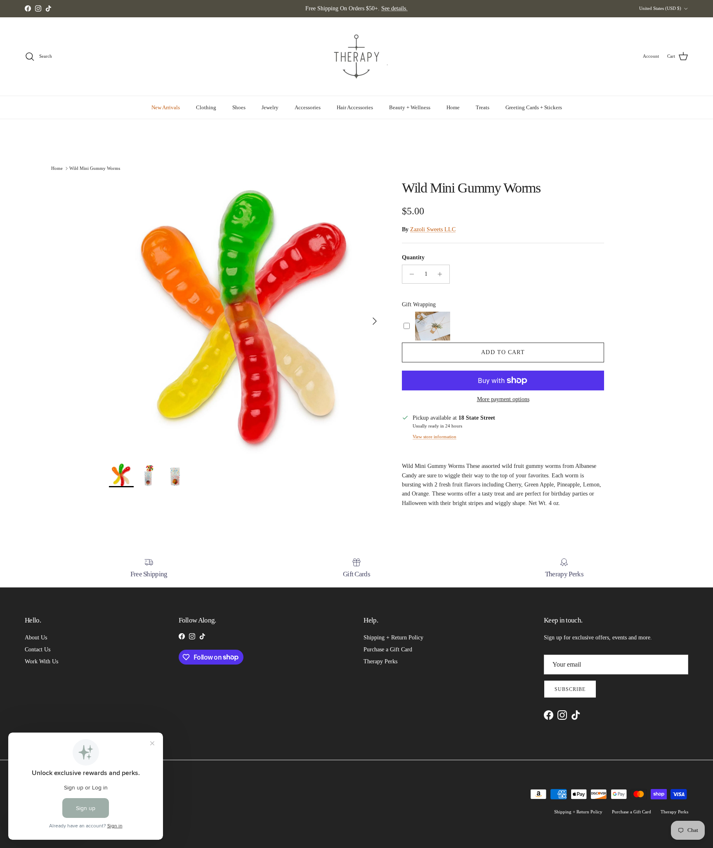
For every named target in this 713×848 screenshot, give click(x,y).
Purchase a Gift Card (388, 649)
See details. (394, 8)
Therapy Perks (380, 661)
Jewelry (270, 107)
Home (453, 107)
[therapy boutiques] (356, 56)
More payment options (503, 399)
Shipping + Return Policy (393, 637)
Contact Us (37, 649)
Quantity (413, 257)
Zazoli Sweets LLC (433, 229)
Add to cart (502, 352)
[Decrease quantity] (409, 274)
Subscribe (570, 689)
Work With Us (41, 661)
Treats (482, 107)
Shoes (239, 107)
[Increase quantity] (442, 274)
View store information (434, 436)
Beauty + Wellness (409, 107)
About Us (36, 637)
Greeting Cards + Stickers (533, 107)
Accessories (308, 107)
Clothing (206, 107)
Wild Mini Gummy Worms (94, 167)
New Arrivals (165, 107)
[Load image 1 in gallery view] (246, 317)
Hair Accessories (355, 107)
